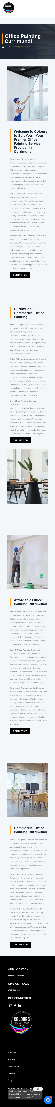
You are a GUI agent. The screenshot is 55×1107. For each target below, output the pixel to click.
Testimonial (13, 1066)
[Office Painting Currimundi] (8, 7)
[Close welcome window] (38, 1089)
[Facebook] (15, 1005)
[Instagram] (10, 1005)
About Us (12, 1052)
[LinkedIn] (19, 1005)
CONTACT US (20, 275)
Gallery (11, 1073)
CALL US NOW (20, 440)
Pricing (11, 1059)
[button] (48, 1100)
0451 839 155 (14, 990)
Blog (10, 1080)
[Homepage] (3, 47)
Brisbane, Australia (16, 975)
